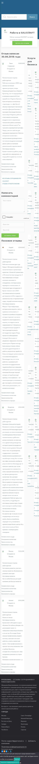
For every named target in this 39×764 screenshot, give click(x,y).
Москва (3, 715)
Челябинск (4, 729)
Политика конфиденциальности (14, 747)
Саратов (23, 729)
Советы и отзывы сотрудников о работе (16, 3)
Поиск (32, 17)
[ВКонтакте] (2, 751)
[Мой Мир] (6, 751)
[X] (8, 751)
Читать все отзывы (22, 43)
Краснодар (24, 724)
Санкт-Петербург (26, 715)
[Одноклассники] (4, 751)
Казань (23, 727)
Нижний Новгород (26, 718)
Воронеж (24, 721)
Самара (3, 724)
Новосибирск (5, 727)
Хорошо (17, 759)
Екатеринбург (5, 718)
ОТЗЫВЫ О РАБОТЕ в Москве (11, 183)
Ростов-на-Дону (6, 721)
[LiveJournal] (10, 751)
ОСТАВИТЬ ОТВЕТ (10, 235)
